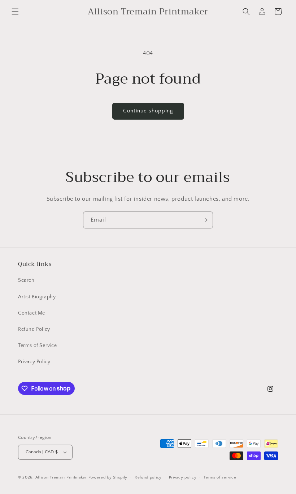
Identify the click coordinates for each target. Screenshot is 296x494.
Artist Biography (37, 297)
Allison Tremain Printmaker (61, 477)
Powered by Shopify (108, 477)
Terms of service (220, 477)
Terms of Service (37, 345)
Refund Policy (34, 329)
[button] (15, 11)
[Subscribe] (205, 220)
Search (26, 280)
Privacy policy (183, 477)
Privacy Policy (34, 362)
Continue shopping (148, 111)
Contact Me (31, 313)
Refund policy (148, 477)
